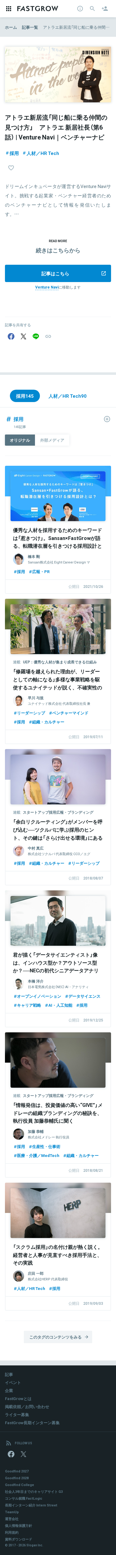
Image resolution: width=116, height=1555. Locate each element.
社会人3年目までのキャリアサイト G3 (34, 1491)
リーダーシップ (31, 713)
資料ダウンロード (18, 1539)
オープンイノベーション (39, 996)
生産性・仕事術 (46, 1146)
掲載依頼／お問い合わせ (27, 1406)
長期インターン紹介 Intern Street (31, 1505)
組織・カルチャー (48, 722)
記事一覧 (30, 27)
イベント (13, 1382)
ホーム (11, 27)
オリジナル (20, 440)
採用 (14, 153)
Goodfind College (19, 1484)
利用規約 (12, 1532)
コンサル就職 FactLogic (23, 1498)
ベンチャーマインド (70, 713)
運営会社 (12, 1518)
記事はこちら (55, 273)
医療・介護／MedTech (38, 1155)
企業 (9, 1390)
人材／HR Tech (43, 153)
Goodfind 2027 (16, 1471)
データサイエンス (84, 996)
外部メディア (52, 440)
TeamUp (12, 1511)
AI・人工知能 (60, 1005)
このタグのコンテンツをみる (55, 1337)
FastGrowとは (18, 1398)
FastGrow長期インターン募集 (32, 1422)
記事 (9, 1374)
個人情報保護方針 (18, 1525)
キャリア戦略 (29, 1005)
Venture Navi (46, 287)
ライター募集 (17, 1414)
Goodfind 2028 (16, 1477)
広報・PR (40, 571)
